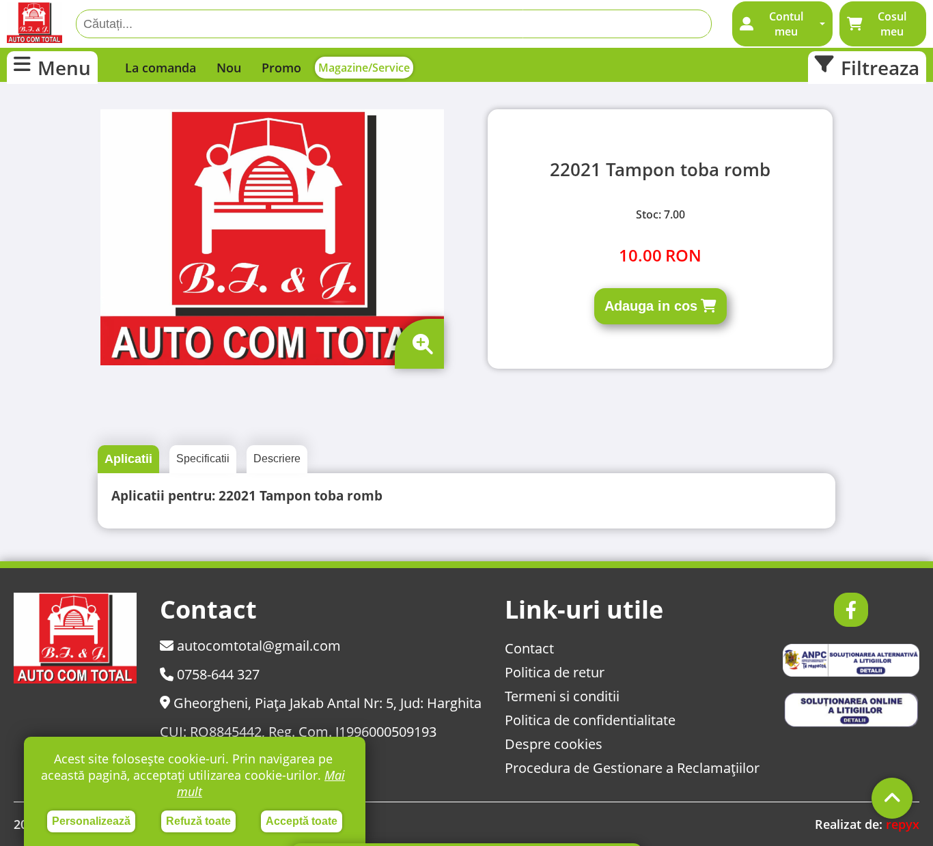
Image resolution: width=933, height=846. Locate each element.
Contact (529, 648)
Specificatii (202, 458)
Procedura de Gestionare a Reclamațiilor (632, 768)
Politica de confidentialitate (590, 720)
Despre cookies (553, 744)
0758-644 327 (216, 674)
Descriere (277, 458)
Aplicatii (128, 459)
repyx (902, 824)
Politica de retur (554, 672)
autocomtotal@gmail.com (257, 645)
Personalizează (91, 821)
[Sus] (892, 798)
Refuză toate (198, 821)
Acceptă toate (301, 821)
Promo (281, 67)
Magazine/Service (364, 67)
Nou (229, 67)
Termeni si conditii (562, 696)
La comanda (160, 67)
